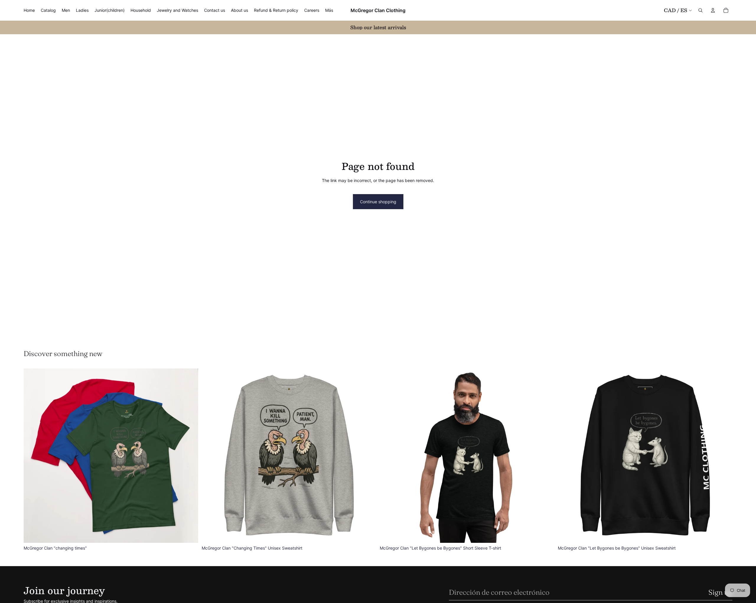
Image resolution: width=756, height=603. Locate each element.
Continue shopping (378, 201)
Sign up (720, 592)
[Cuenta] (712, 10)
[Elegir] (189, 533)
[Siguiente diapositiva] (189, 455)
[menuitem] (329, 10)
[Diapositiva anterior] (32, 455)
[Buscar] (700, 10)
